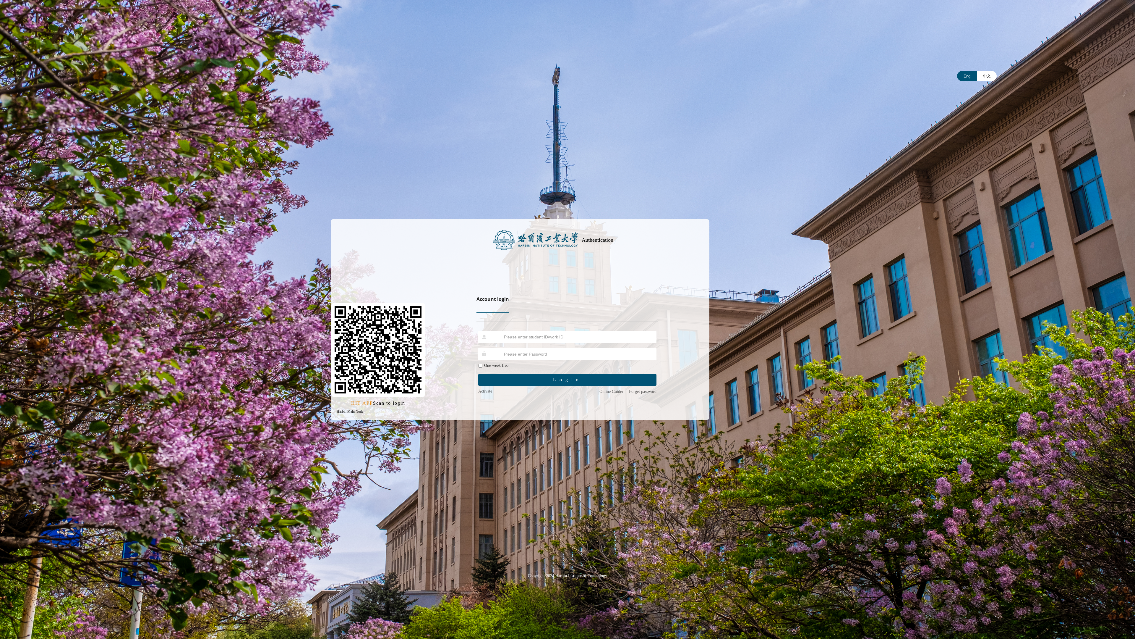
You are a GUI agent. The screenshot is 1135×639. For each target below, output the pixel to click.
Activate (485, 391)
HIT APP (362, 403)
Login (567, 379)
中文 (987, 76)
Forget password (642, 391)
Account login (492, 299)
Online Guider (611, 391)
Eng (967, 76)
